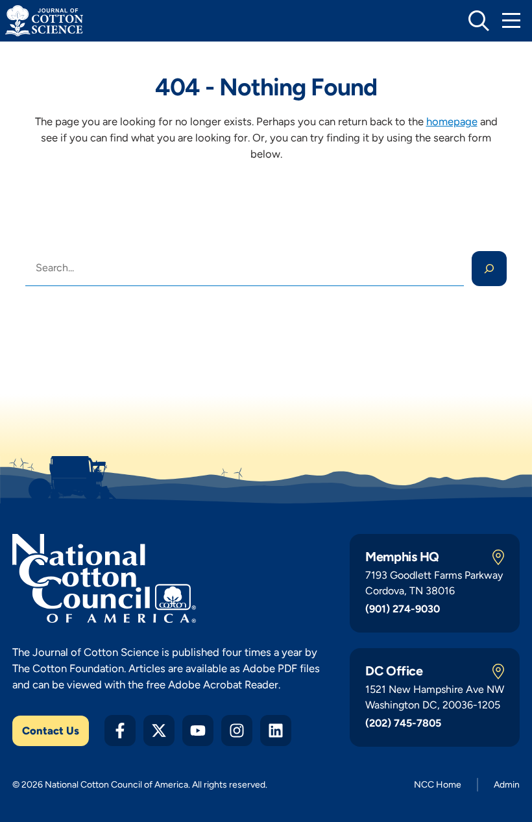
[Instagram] (236, 730)
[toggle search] (478, 20)
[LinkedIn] (275, 730)
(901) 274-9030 (402, 609)
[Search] (489, 268)
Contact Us (50, 730)
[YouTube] (197, 730)
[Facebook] (120, 730)
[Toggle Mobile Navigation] (511, 20)
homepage (452, 121)
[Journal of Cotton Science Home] (44, 20)
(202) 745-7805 (403, 723)
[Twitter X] (159, 730)
